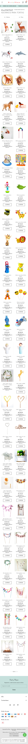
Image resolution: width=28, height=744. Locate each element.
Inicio (2, 9)
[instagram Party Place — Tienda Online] (10, 705)
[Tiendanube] (14, 736)
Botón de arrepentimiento (14, 733)
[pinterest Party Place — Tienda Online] (18, 705)
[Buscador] (22, 2)
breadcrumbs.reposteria (19, 9)
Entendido (22, 740)
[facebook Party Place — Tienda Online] (14, 705)
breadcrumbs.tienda (9, 9)
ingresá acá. (23, 732)
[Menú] (2, 2)
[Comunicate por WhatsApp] (24, 735)
